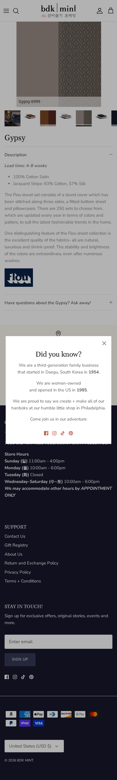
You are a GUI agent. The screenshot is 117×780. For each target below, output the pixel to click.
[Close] (104, 343)
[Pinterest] (71, 433)
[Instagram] (54, 433)
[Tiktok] (62, 433)
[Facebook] (46, 433)
